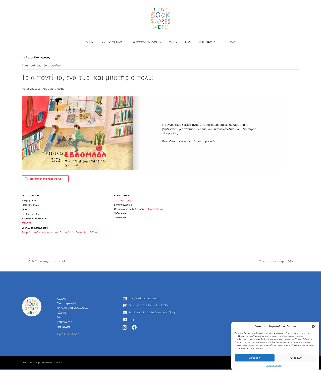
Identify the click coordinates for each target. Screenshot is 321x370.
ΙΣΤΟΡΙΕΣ (26, 223)
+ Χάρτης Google (155, 209)
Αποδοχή (254, 357)
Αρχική (90, 41)
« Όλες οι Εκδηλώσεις (36, 57)
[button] (314, 326)
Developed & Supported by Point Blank (42, 362)
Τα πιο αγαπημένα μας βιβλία (277, 261)
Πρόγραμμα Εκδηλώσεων (145, 41)
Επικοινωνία (207, 41)
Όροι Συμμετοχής (68, 334)
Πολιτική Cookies (274, 365)
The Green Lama (123, 200)
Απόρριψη (296, 357)
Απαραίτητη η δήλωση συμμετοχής (40, 232)
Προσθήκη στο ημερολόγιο (45, 178)
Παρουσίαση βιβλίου (87, 232)
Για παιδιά (229, 41)
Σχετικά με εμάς (112, 41)
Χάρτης (173, 41)
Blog (188, 41)
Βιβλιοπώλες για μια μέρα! (48, 261)
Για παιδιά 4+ (67, 232)
